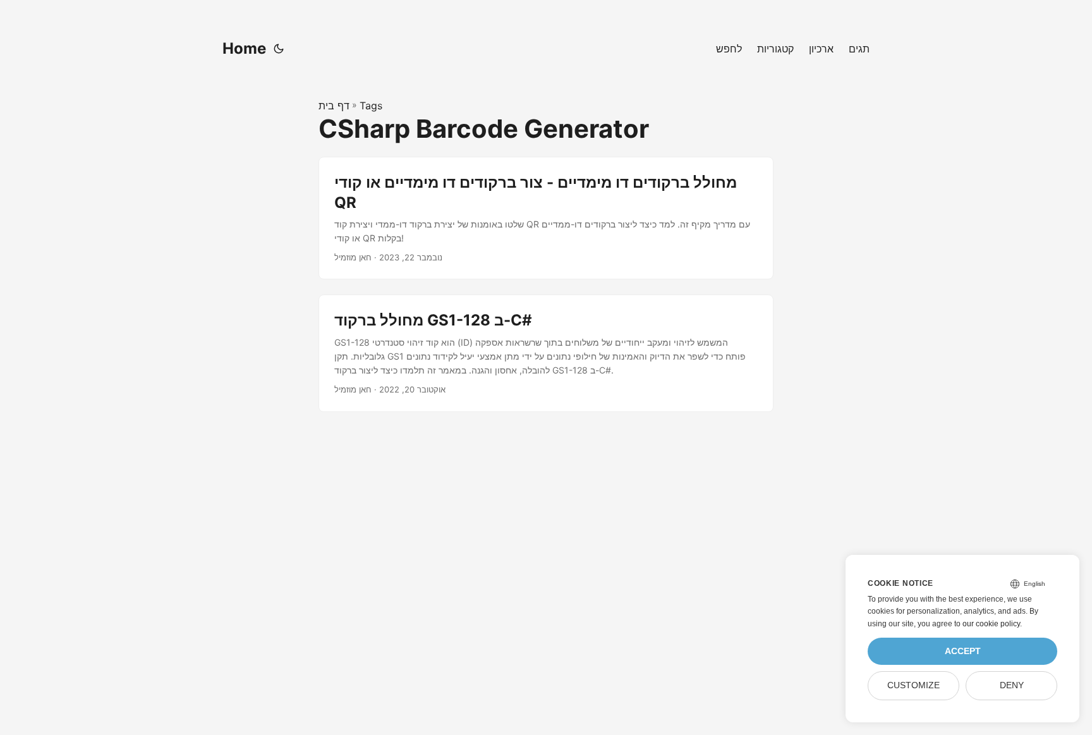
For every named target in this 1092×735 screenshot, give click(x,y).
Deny (1012, 685)
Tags (371, 105)
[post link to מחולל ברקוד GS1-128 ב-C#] (546, 353)
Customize (913, 685)
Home (244, 48)
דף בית (333, 105)
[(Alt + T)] (278, 49)
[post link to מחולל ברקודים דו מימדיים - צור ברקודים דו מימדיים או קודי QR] (546, 218)
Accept (963, 651)
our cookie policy (991, 623)
